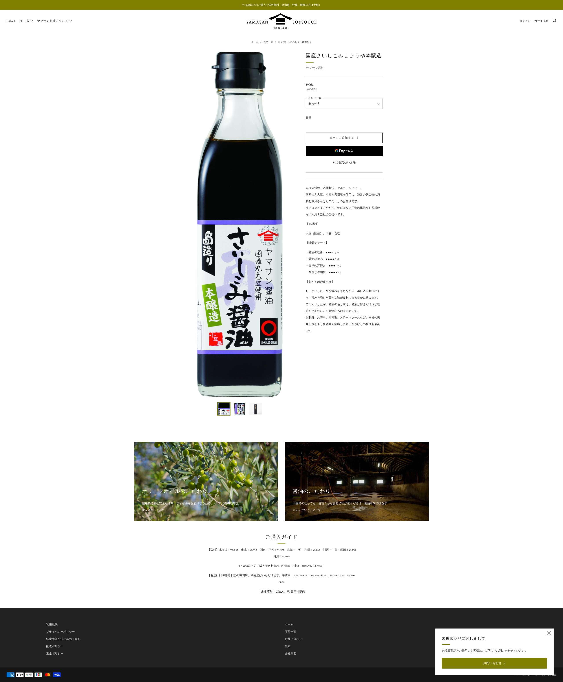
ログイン (525, 21)
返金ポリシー (54, 653)
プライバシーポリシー (60, 632)
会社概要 (290, 653)
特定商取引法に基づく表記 (63, 639)
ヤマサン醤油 (315, 68)
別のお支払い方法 (344, 162)
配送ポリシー (54, 646)
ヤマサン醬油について (52, 21)
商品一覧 (268, 42)
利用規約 (52, 624)
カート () (541, 21)
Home (11, 21)
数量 (308, 118)
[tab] (223, 409)
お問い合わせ (293, 639)
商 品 (24, 21)
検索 (288, 646)
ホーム (255, 42)
